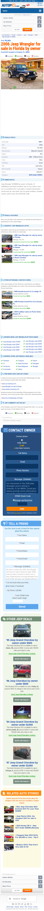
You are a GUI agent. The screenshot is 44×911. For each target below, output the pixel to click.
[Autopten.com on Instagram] (19, 904)
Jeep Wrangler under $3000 (11, 347)
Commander (7, 369)
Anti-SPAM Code (22, 595)
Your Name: (22, 535)
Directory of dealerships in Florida (12, 398)
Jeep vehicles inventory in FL (10, 389)
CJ (4, 363)
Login (40, 5)
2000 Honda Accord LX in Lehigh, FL (27, 291)
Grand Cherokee (23, 363)
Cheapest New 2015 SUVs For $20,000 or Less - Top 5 (26, 836)
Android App (9, 907)
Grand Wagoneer (23, 366)
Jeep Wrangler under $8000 (33, 349)
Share (41, 3)
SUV (40, 142)
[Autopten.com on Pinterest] (16, 904)
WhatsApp (20, 56)
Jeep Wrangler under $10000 (11, 342)
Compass (21, 361)
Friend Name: (22, 551)
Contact (35, 907)
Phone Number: (22, 471)
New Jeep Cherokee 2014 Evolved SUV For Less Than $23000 (27, 809)
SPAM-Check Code (22, 496)
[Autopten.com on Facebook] (13, 904)
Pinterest (36, 56)
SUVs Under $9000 (35, 175)
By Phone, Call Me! (14, 590)
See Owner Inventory (23, 448)
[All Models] (22, 21)
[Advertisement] (22, 112)
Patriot (35, 361)
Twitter (28, 56)
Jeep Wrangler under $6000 (33, 344)
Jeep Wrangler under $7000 (33, 346)
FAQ (26, 907)
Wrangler (35, 366)
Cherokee (6, 361)
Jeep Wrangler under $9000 (33, 352)
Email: (22, 462)
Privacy (30, 907)
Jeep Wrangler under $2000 (11, 344)
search (27, 30)
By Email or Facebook (15, 586)
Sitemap (17, 907)
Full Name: (22, 453)
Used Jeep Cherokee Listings (22, 694)
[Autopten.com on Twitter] (22, 904)
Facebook (10, 56)
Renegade (36, 363)
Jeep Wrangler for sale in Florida (11, 386)
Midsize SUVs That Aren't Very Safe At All (26, 846)
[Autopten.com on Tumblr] (28, 904)
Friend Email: (22, 559)
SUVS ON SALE (21, 659)
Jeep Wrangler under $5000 (33, 341)
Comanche (6, 366)
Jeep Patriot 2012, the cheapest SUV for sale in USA (25, 818)
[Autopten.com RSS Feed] (31, 904)
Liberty (20, 369)
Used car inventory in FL (9, 384)
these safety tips (18, 513)
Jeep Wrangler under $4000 (11, 350)
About (22, 907)
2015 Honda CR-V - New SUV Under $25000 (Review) (27, 827)
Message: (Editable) (22, 479)
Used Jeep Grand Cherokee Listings (22, 653)
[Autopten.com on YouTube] (25, 904)
